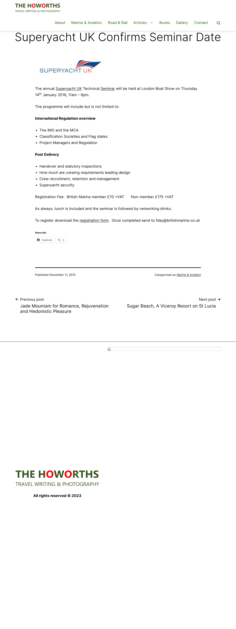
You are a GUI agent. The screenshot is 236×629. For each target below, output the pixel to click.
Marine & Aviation (86, 22)
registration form (94, 220)
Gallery (182, 22)
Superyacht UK (69, 88)
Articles (140, 22)
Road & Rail (118, 22)
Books (164, 22)
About (60, 22)
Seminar (108, 88)
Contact (201, 22)
